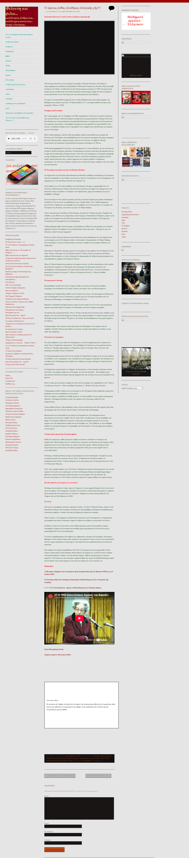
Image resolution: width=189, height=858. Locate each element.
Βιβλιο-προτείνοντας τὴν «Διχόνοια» (16, 255)
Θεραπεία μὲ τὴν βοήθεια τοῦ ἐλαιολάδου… (20, 113)
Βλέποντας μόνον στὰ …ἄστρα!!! (15, 315)
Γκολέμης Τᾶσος (127, 212)
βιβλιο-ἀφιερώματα (106, 756)
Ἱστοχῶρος (47, 840)
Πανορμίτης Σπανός (56, 760)
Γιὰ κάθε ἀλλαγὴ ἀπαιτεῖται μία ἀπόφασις (18, 359)
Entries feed (9, 378)
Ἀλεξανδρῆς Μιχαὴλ (11, 397)
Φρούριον (125, 231)
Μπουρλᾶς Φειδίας (11, 422)
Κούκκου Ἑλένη (104, 758)
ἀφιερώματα (10, 51)
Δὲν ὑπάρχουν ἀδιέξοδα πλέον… (15, 321)
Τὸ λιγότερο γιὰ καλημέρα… (14, 351)
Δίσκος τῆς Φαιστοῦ (11, 291)
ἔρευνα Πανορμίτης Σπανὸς (54, 649)
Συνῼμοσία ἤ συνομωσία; (13, 239)
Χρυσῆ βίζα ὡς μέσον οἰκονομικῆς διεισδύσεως (60, 775)
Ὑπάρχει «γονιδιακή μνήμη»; (14, 340)
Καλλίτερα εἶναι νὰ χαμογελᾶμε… (15, 307)
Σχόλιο (46, 796)
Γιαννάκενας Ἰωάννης (12, 400)
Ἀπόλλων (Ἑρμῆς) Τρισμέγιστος (15, 288)
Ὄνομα (47, 823)
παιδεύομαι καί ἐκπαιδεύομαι (15, 103)
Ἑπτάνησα (49, 758)
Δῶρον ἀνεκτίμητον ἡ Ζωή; (13, 332)
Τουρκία (70, 760)
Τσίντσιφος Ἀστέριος (11, 448)
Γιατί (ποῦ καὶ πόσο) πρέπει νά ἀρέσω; (17, 263)
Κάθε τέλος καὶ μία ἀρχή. (13, 285)
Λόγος (8, 94)
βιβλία (8, 56)
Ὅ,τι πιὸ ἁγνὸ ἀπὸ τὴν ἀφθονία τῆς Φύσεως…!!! (17, 119)
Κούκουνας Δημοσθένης (12, 439)
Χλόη (123, 234)
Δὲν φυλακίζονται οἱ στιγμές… (14, 329)
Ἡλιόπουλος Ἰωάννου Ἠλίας (14, 411)
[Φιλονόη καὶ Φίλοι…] (21, 27)
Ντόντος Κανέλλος (11, 428)
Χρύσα (124, 237)
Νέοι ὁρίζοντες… (10, 282)
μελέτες (48, 760)
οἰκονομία (9, 99)
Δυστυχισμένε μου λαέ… (13, 312)
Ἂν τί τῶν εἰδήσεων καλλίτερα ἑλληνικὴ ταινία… (19, 36)
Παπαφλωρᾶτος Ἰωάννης (13, 442)
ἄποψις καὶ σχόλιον (12, 42)
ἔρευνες (8, 75)
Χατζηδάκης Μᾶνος (11, 431)
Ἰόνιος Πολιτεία (57, 758)
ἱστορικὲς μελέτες (95, 758)
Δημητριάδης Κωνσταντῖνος (14, 408)
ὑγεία (7, 108)
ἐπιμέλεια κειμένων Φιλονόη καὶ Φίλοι (57, 655)
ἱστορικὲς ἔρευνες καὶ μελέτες (15, 84)
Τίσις (123, 223)
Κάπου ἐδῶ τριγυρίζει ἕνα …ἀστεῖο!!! (17, 362)
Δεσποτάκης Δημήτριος (12, 406)
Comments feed (10, 381)
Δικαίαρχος (125, 217)
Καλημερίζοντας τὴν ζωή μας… (15, 310)
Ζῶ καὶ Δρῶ (10, 80)
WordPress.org (10, 384)
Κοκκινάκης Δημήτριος (12, 436)
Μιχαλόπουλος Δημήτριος (13, 417)
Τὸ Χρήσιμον (126, 226)
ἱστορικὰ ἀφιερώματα (73, 758)
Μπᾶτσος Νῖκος (10, 420)
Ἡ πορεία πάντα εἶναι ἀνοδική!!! (15, 364)
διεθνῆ (8, 66)
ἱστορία (64, 758)
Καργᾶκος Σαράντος (11, 434)
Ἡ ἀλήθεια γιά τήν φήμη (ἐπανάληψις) (17, 299)
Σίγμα (123, 220)
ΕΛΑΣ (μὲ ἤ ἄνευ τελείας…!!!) (15, 242)
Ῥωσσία (65, 760)
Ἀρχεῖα (124, 388)
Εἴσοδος (7, 375)
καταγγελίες (10, 89)
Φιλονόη (76, 11)
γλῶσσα (8, 61)
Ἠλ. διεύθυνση (49, 831)
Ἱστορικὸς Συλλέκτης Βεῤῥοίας (15, 414)
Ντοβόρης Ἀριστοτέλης (12, 425)
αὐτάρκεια (9, 47)
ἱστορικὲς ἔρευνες (84, 758)
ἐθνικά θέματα (10, 70)
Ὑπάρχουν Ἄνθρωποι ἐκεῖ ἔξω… (15, 293)
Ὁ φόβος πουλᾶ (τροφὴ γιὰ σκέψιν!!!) (98, 775)
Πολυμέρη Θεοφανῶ (11, 445)
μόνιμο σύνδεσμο (86, 760)
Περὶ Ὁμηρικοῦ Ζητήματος (13, 296)
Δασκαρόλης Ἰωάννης (12, 403)
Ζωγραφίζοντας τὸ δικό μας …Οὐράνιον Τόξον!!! (20, 343)
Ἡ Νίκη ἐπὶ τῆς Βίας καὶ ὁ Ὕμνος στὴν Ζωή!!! (19, 318)
